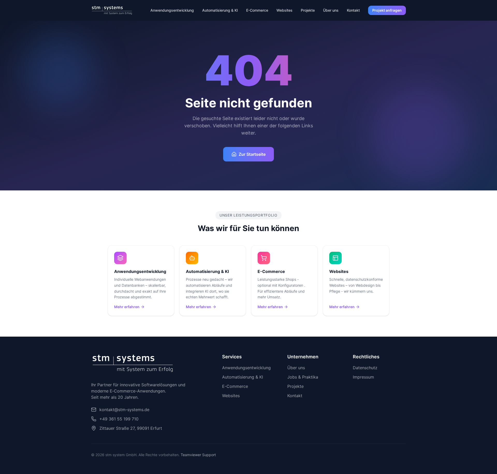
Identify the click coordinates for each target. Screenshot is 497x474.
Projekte (308, 10)
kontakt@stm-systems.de (124, 409)
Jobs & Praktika (302, 377)
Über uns (331, 10)
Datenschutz (365, 367)
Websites (284, 10)
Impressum (363, 377)
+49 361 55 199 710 (118, 418)
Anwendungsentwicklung (172, 10)
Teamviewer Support (198, 455)
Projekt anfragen (387, 10)
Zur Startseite (252, 154)
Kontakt (353, 10)
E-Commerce (257, 10)
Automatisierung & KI (220, 10)
